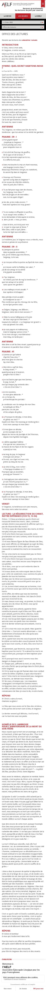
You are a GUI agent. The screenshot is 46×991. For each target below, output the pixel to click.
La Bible (38, 16)
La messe (7, 16)
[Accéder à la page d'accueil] (7, 4)
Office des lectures (22, 27)
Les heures (23, 16)
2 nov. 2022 (22, 22)
